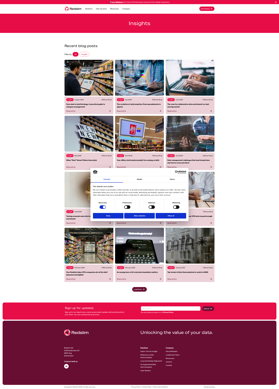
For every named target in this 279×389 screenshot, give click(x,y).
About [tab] (172, 179)
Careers (169, 361)
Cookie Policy (146, 387)
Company (126, 8)
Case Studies (145, 370)
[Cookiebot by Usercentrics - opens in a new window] (176, 172)
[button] (206, 9)
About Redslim (171, 351)
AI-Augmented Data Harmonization (148, 365)
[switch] (127, 207)
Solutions (88, 8)
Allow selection (139, 216)
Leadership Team (172, 354)
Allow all (171, 216)
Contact (169, 365)
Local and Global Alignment (151, 360)
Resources (114, 8)
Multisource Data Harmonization (147, 356)
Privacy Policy (168, 312)
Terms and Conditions (160, 387)
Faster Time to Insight (148, 351)
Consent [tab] (107, 179)
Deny (108, 216)
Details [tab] (139, 179)
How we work (101, 8)
